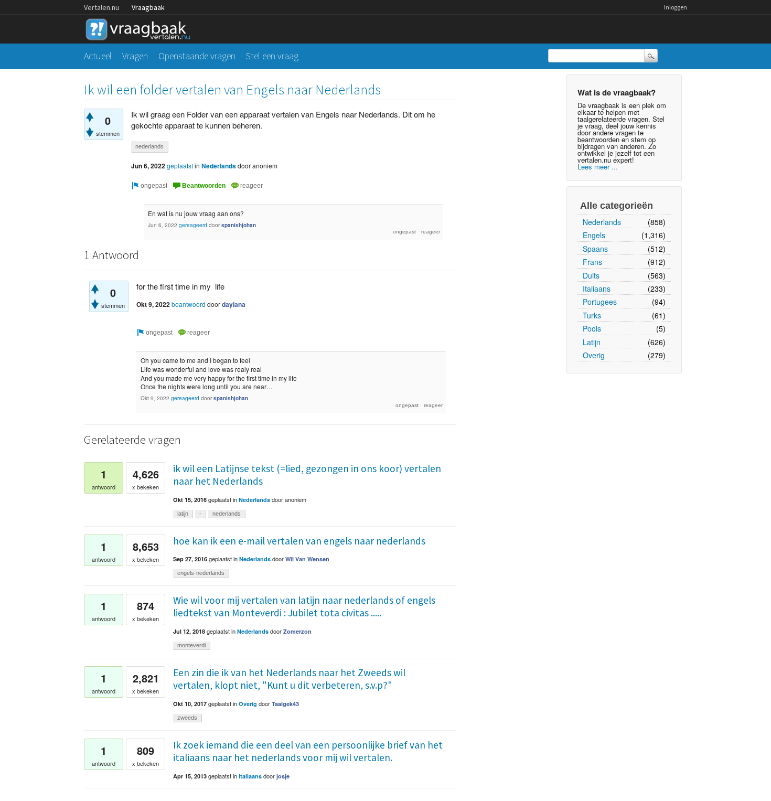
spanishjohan (238, 225)
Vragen (135, 56)
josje (283, 776)
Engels (594, 235)
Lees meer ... (597, 167)
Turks (592, 315)
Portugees (600, 301)
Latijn (592, 342)
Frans (592, 262)
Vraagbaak (148, 7)
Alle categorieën (616, 205)
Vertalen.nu (101, 7)
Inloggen (675, 7)
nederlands (149, 146)
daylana (233, 304)
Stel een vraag (272, 56)
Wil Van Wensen (307, 559)
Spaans (595, 248)
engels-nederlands (200, 573)
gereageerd (193, 225)
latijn (182, 513)
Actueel (98, 56)
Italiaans (597, 288)
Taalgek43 (285, 704)
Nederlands (602, 222)
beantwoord (189, 304)
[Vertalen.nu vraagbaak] (140, 27)
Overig (594, 355)
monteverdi (191, 645)
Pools (592, 328)
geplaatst (180, 165)
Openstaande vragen (196, 56)
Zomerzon (297, 631)
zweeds (187, 717)
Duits (591, 275)
